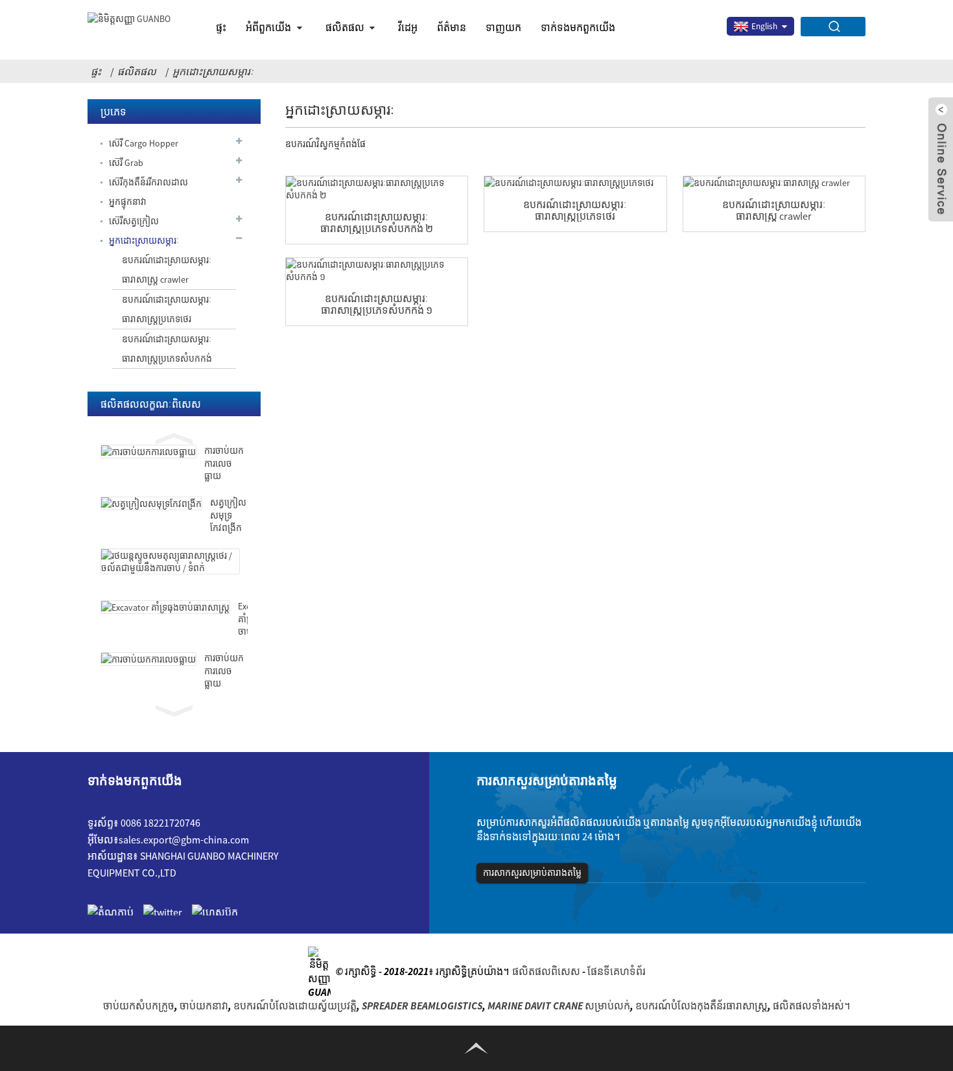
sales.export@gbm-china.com (184, 839)
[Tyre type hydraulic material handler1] (376, 270)
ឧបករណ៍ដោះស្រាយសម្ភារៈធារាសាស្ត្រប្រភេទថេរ (166, 309)
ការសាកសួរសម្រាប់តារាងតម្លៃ (532, 872)
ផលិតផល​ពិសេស (546, 971)
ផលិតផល (344, 27)
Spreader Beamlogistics (422, 1005)
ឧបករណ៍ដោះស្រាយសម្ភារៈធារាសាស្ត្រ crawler (166, 269)
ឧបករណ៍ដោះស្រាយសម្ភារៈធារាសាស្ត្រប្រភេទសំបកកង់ (167, 348)
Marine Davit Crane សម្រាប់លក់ (559, 1005)
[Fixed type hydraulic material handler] (575, 182)
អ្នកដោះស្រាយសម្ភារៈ (212, 71)
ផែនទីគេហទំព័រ (616, 971)
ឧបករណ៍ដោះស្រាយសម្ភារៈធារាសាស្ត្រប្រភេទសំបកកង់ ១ (376, 304)
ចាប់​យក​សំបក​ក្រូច (138, 1005)
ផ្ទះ (221, 27)
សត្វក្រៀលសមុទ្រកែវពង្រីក (228, 515)
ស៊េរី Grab (126, 163)
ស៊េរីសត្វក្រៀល (134, 221)
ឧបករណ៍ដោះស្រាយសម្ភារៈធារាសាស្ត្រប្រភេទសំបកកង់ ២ (376, 222)
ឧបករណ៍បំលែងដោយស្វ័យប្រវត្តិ (295, 1005)
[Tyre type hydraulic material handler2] (376, 188)
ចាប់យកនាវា (204, 1005)
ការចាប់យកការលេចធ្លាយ (224, 463)
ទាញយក (503, 27)
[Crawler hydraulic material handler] (774, 182)
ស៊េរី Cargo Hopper (143, 143)
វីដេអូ (408, 27)
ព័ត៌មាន (451, 27)
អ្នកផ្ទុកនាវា (128, 201)
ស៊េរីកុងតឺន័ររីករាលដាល (148, 182)
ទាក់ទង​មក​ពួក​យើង (578, 27)
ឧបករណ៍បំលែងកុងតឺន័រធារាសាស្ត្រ (701, 1005)
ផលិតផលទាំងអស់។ (811, 1005)
